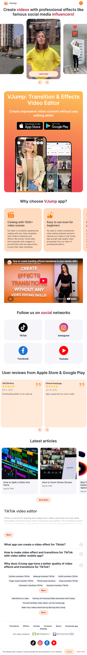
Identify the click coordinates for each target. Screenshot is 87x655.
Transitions (14, 626)
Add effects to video (20, 598)
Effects (26, 626)
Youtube (63, 359)
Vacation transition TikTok (57, 585)
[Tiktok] (33, 643)
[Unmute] (56, 27)
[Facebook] (47, 643)
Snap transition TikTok (68, 581)
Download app (71, 626)
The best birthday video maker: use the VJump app (43, 603)
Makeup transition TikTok (43, 576)
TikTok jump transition (46, 581)
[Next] (47, 82)
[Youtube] (54, 643)
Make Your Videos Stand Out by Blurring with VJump (43, 607)
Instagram (63, 335)
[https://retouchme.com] (41, 634)
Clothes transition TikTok (19, 576)
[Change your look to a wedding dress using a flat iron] (31, 164)
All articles (43, 500)
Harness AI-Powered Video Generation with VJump (54, 598)
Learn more (43, 74)
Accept (69, 652)
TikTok (23, 335)
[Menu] (81, 3)
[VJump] (10, 3)
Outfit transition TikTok (68, 576)
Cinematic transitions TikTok (31, 585)
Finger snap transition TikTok (21, 581)
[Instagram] (40, 643)
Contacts (48, 626)
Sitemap (43, 629)
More (8, 535)
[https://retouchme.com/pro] (63, 634)
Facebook (23, 358)
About (58, 626)
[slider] (43, 22)
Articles (36, 626)
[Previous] (40, 82)
